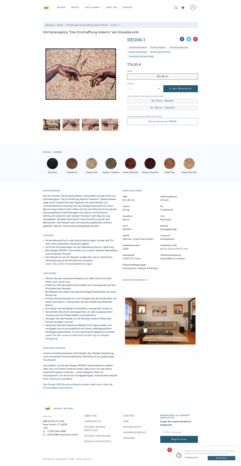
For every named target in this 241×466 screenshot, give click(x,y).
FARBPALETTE (92, 421)
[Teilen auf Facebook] (182, 39)
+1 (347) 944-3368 (56, 431)
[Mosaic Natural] (46, 9)
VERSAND (129, 438)
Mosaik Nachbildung (179, 48)
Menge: (130, 84)
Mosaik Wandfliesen (138, 52)
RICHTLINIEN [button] (92, 7)
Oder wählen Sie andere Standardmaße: (145, 96)
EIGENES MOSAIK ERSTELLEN (94, 429)
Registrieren (179, 439)
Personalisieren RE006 (163, 121)
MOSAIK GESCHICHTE (97, 442)
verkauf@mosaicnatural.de (62, 434)
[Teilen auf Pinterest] (195, 39)
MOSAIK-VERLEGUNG (97, 436)
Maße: (130, 71)
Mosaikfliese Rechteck (160, 52)
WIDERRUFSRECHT (134, 433)
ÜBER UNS (111, 7)
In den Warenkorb (180, 89)
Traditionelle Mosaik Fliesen (141, 57)
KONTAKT (128, 7)
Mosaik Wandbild (158, 48)
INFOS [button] (74, 7)
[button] (176, 7)
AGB (126, 421)
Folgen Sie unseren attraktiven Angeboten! (175, 423)
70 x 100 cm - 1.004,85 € (162, 108)
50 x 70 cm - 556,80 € (162, 101)
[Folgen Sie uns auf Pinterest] (169, 449)
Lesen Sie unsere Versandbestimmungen (68, 264)
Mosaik (61, 7)
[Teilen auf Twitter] (188, 39)
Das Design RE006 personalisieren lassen (66, 384)
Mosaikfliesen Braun (138, 48)
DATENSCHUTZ (132, 427)
